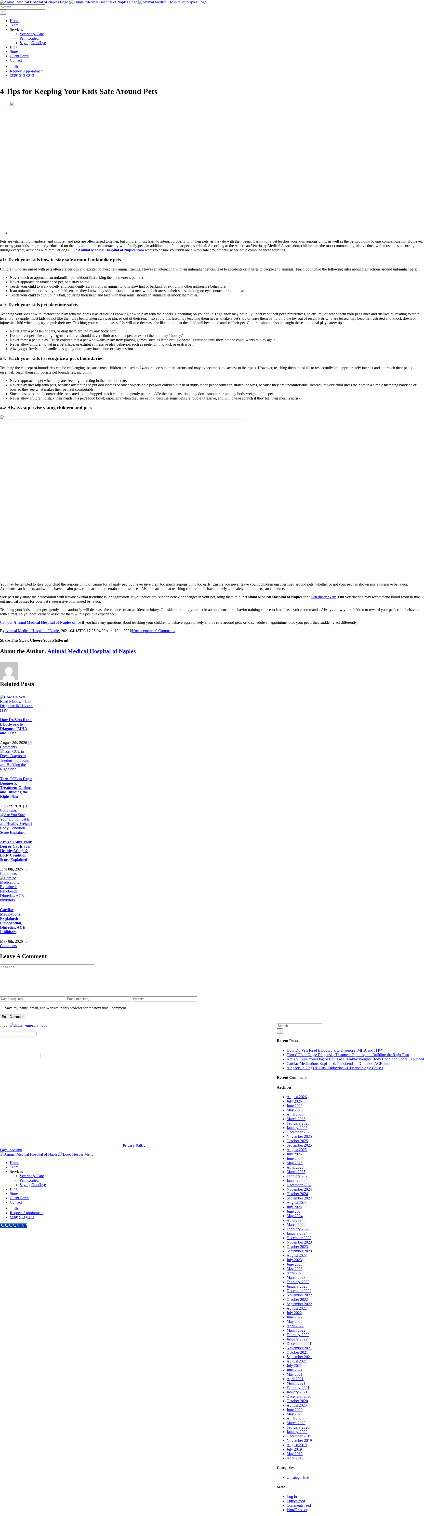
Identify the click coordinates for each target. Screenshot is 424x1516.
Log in (292, 1496)
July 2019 (294, 1449)
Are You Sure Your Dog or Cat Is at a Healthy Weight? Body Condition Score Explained (16, 851)
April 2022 (295, 1326)
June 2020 (295, 1410)
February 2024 (298, 1229)
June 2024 (295, 1211)
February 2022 (298, 1335)
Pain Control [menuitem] (29, 1180)
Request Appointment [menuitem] (26, 1213)
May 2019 (295, 1454)
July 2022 (294, 1313)
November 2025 (299, 1136)
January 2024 (297, 1233)
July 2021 (294, 1365)
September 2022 (299, 1304)
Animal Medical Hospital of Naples (32, 631)
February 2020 (298, 1427)
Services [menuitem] (16, 1171)
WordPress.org (298, 1510)
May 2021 (295, 1374)
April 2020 (295, 1418)
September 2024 (299, 1198)
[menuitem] (14, 1208)
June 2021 (295, 1370)
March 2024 (296, 1224)
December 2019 (299, 1436)
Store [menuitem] (14, 1193)
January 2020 (297, 1432)
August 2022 (297, 1308)
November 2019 (299, 1440)
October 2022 (297, 1299)
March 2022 (296, 1330)
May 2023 (295, 1269)
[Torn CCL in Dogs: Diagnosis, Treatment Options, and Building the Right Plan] (16, 769)
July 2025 (294, 1154)
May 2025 (295, 1163)
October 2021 (297, 1352)
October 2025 (297, 1141)
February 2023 (298, 1282)
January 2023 (297, 1286)
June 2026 (295, 1106)
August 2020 (297, 1405)
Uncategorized (143, 631)
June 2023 (295, 1264)
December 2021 (299, 1343)
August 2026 (297, 1097)
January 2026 (297, 1128)
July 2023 (294, 1260)
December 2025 (299, 1132)
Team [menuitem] (14, 1167)
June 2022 (295, 1317)
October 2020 (297, 1401)
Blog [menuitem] (13, 1189)
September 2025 (299, 1145)
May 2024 (295, 1216)
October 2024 (297, 1194)
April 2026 (295, 1114)
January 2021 (297, 1392)
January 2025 (297, 1180)
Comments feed (299, 1505)
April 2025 (295, 1167)
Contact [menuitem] (16, 1202)
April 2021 (295, 1379)
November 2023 (299, 1242)
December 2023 (299, 1238)
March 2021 (296, 1383)
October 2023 (297, 1247)
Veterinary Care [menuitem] (32, 1176)
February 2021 (298, 1388)
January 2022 (297, 1339)
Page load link (11, 1150)
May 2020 (295, 1414)
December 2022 (299, 1291)
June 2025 (295, 1158)
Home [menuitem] (14, 1163)
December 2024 (299, 1185)
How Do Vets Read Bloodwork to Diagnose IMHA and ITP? (16, 726)
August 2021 (297, 1361)
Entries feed (296, 1501)
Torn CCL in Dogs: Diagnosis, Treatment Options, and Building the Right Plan (16, 788)
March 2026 (296, 1119)
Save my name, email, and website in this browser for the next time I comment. (66, 1008)
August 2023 (297, 1255)
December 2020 (299, 1396)
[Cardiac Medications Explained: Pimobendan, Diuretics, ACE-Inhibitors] (16, 900)
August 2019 (297, 1445)
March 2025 (296, 1172)
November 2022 (299, 1295)
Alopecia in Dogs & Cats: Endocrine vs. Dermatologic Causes (335, 1068)
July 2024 (294, 1207)
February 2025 (298, 1176)
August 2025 (297, 1150)
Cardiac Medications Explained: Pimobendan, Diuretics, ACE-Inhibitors (13, 921)
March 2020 (296, 1423)
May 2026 (295, 1110)
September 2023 (299, 1251)
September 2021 (299, 1357)
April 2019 (295, 1458)
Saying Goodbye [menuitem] (33, 1185)
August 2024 (297, 1202)
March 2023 (296, 1277)
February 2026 (298, 1123)
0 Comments (165, 631)
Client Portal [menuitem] (19, 1198)
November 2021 (299, 1348)
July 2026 (294, 1101)
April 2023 (295, 1273)
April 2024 (295, 1220)
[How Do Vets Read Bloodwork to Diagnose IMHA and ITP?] (16, 710)
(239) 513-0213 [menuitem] (22, 1217)
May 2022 (295, 1321)
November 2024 (299, 1189)
